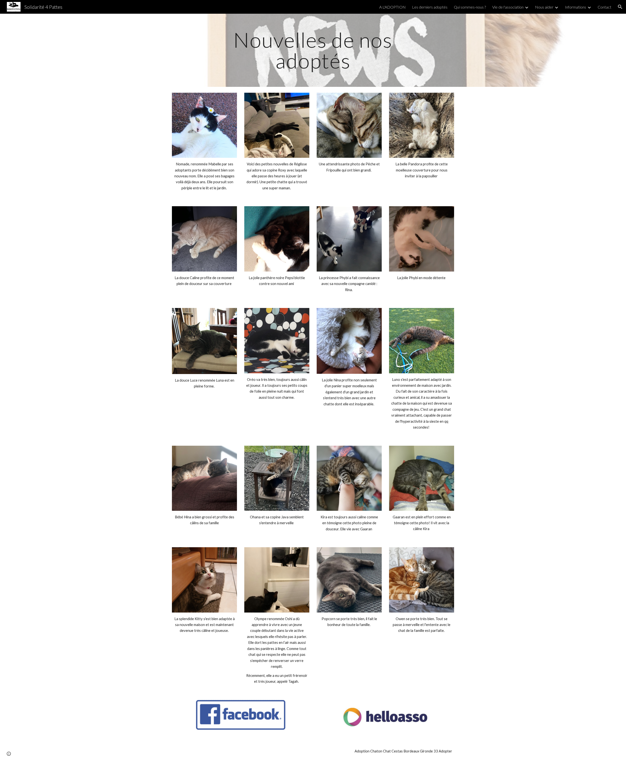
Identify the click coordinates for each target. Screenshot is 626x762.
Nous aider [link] (544, 7)
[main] (313, 50)
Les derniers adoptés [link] (429, 7)
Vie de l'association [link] (508, 7)
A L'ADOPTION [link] (392, 7)
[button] (620, 7)
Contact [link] (604, 7)
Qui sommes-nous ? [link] (470, 7)
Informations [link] (575, 7)
